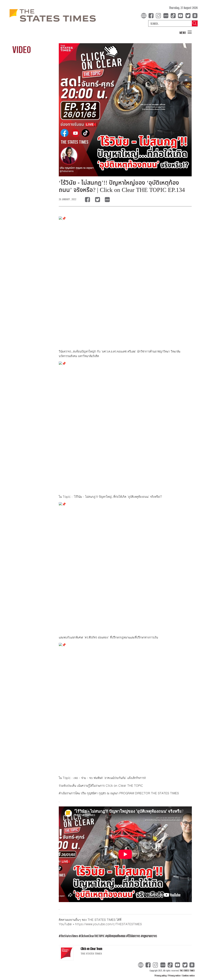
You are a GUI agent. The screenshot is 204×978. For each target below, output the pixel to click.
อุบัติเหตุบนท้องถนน (116, 936)
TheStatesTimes (69, 936)
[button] (186, 32)
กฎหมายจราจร (149, 936)
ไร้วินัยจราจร (134, 936)
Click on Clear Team (91, 949)
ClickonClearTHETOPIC (92, 936)
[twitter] (187, 15)
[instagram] (159, 15)
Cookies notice (188, 975)
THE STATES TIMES (187, 970)
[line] (166, 15)
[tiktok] (174, 15)
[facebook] (151, 15)
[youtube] (181, 15)
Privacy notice (174, 975)
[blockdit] (194, 15)
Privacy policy (161, 975)
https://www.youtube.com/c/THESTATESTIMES (108, 924)
